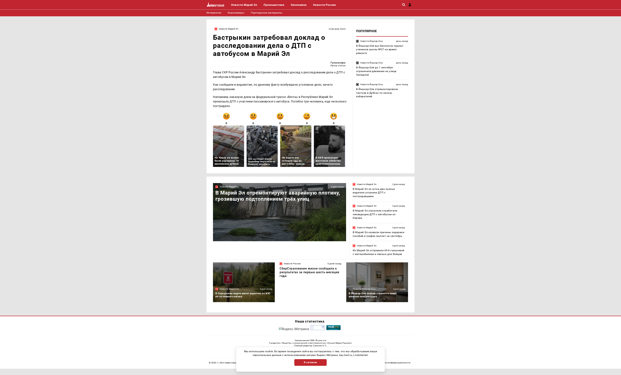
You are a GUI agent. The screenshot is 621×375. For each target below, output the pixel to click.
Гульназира (338, 62)
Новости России (292, 263)
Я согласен (310, 362)
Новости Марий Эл (228, 29)
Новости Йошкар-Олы (371, 41)
